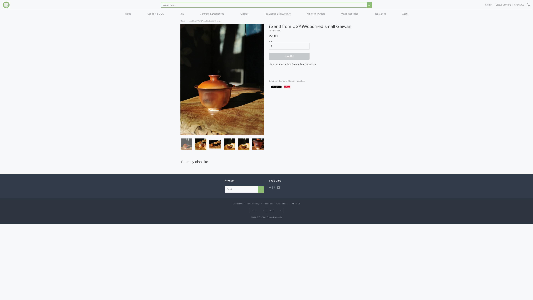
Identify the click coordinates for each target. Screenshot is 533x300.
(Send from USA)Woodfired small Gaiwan (204, 21)
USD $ (271, 211)
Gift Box (244, 14)
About (405, 14)
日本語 (254, 211)
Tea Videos (380, 14)
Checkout (519, 5)
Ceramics (273, 81)
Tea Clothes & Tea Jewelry (278, 14)
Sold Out (289, 56)
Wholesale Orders (316, 14)
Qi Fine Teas (274, 30)
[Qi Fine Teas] (6, 4)
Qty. (270, 41)
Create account (503, 5)
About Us (296, 204)
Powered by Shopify (274, 217)
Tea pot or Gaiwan (287, 81)
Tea (182, 14)
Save (288, 87)
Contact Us (238, 204)
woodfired (300, 81)
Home (128, 14)
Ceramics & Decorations (212, 14)
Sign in (488, 5)
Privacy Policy (253, 204)
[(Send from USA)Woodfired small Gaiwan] (186, 144)
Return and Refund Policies (276, 204)
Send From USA (155, 14)
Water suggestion (349, 14)
